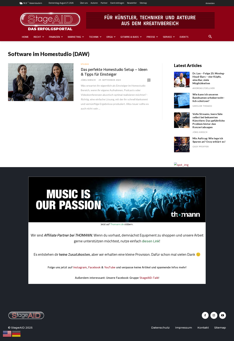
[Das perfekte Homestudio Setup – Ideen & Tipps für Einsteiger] (40, 82)
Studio (85, 64)
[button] (210, 36)
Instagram (80, 267)
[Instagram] (213, 315)
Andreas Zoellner (204, 88)
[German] (16, 333)
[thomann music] (117, 221)
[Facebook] (205, 315)
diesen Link (150, 241)
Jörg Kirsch (88, 80)
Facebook (94, 267)
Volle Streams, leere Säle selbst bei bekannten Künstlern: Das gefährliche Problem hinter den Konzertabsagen (209, 120)
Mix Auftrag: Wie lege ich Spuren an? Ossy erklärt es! (209, 140)
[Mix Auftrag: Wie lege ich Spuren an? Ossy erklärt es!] (182, 144)
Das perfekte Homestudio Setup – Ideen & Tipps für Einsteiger (114, 72)
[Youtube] (222, 315)
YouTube (109, 267)
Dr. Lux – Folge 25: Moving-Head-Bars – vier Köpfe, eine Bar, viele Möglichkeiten (209, 78)
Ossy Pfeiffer (201, 146)
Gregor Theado (202, 106)
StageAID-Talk (148, 277)
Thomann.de (117, 224)
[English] (7, 333)
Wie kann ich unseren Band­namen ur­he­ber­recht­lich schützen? (208, 98)
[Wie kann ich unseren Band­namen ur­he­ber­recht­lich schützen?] (182, 100)
